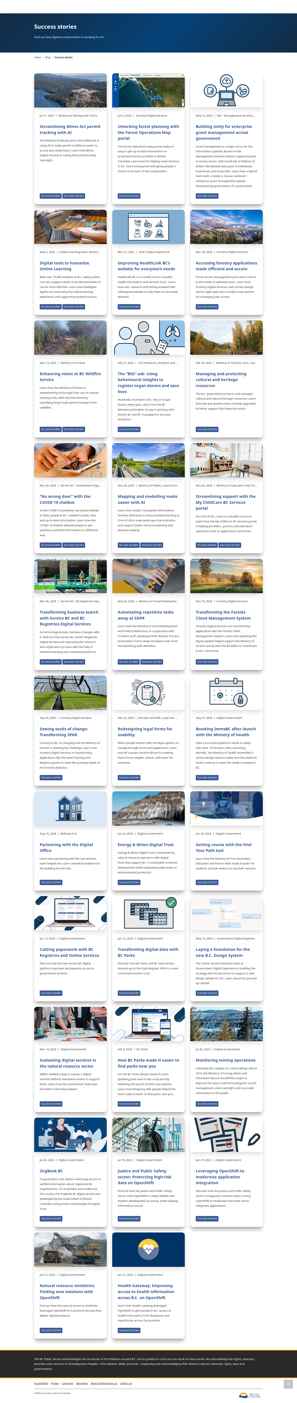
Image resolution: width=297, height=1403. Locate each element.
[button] (288, 1384)
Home (37, 57)
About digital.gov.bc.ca (104, 1383)
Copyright (67, 1383)
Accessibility (41, 1383)
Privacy (55, 1383)
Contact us (126, 1383)
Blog (47, 57)
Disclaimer (82, 1383)
